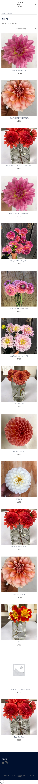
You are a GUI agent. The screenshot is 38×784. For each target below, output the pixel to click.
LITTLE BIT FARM (19, 2)
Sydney (19, 777)
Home (3, 13)
